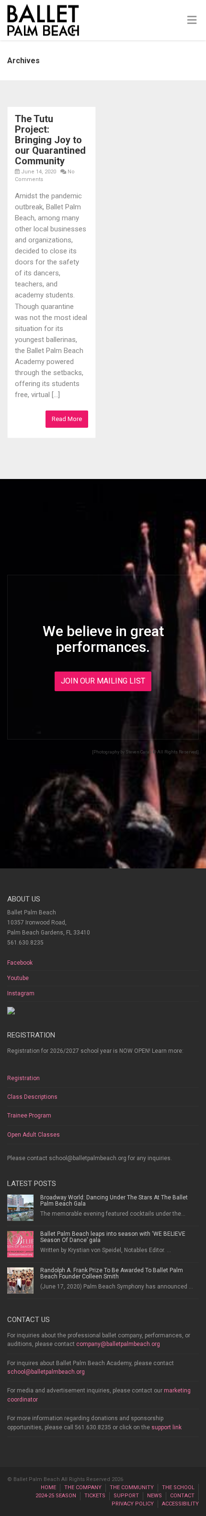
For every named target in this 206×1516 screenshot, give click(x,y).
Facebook (20, 962)
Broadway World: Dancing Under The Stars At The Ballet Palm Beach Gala (114, 1200)
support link (166, 1427)
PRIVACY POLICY (133, 1504)
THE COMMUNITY (132, 1487)
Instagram (20, 993)
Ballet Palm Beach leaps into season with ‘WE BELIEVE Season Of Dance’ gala (112, 1237)
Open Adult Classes (33, 1134)
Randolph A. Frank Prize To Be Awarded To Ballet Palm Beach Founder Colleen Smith (111, 1273)
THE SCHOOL (178, 1487)
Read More (67, 418)
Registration (23, 1078)
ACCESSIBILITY (180, 1504)
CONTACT (182, 1496)
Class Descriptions (32, 1097)
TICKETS (94, 1496)
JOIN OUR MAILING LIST (103, 680)
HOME (48, 1487)
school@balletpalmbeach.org (46, 1371)
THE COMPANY (83, 1487)
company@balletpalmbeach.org (118, 1344)
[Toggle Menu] (192, 20)
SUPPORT (126, 1496)
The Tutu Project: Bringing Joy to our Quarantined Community (50, 140)
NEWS (154, 1496)
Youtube (18, 978)
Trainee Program (29, 1115)
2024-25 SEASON (55, 1496)
